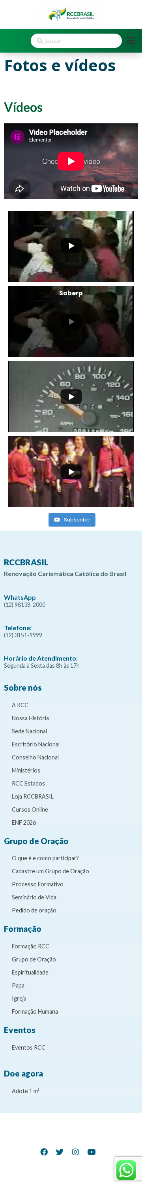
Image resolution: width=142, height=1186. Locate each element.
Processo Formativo (38, 884)
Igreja (19, 998)
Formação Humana (35, 1011)
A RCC (20, 705)
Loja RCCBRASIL (33, 796)
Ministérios (26, 770)
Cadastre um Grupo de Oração (50, 871)
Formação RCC (30, 946)
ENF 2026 (24, 822)
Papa (18, 985)
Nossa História (30, 718)
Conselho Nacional (35, 757)
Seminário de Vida (34, 897)
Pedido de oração (34, 910)
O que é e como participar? (45, 858)
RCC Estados (28, 783)
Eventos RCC (28, 1047)
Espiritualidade (30, 972)
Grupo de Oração (34, 959)
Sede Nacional (29, 731)
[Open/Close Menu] (131, 40)
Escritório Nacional (36, 744)
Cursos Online (30, 809)
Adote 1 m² (25, 1091)
